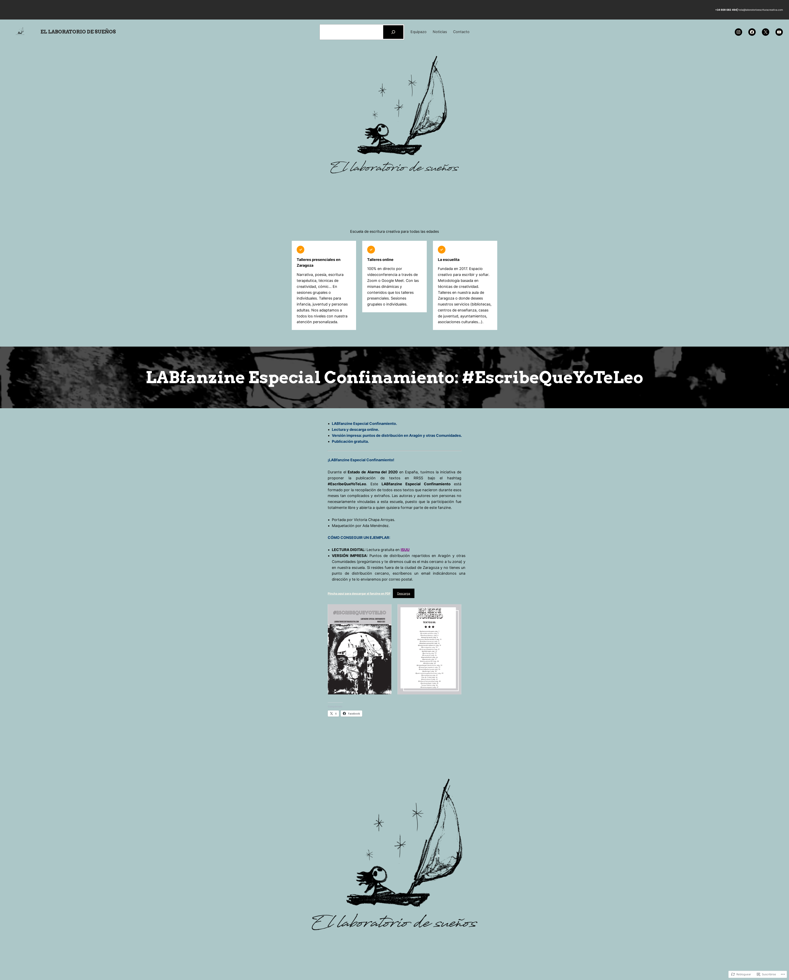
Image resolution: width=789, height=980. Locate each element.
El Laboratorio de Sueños (78, 32)
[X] (765, 32)
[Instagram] (738, 32)
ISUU (405, 550)
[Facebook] (752, 32)
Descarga (403, 593)
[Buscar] (393, 32)
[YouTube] (779, 32)
